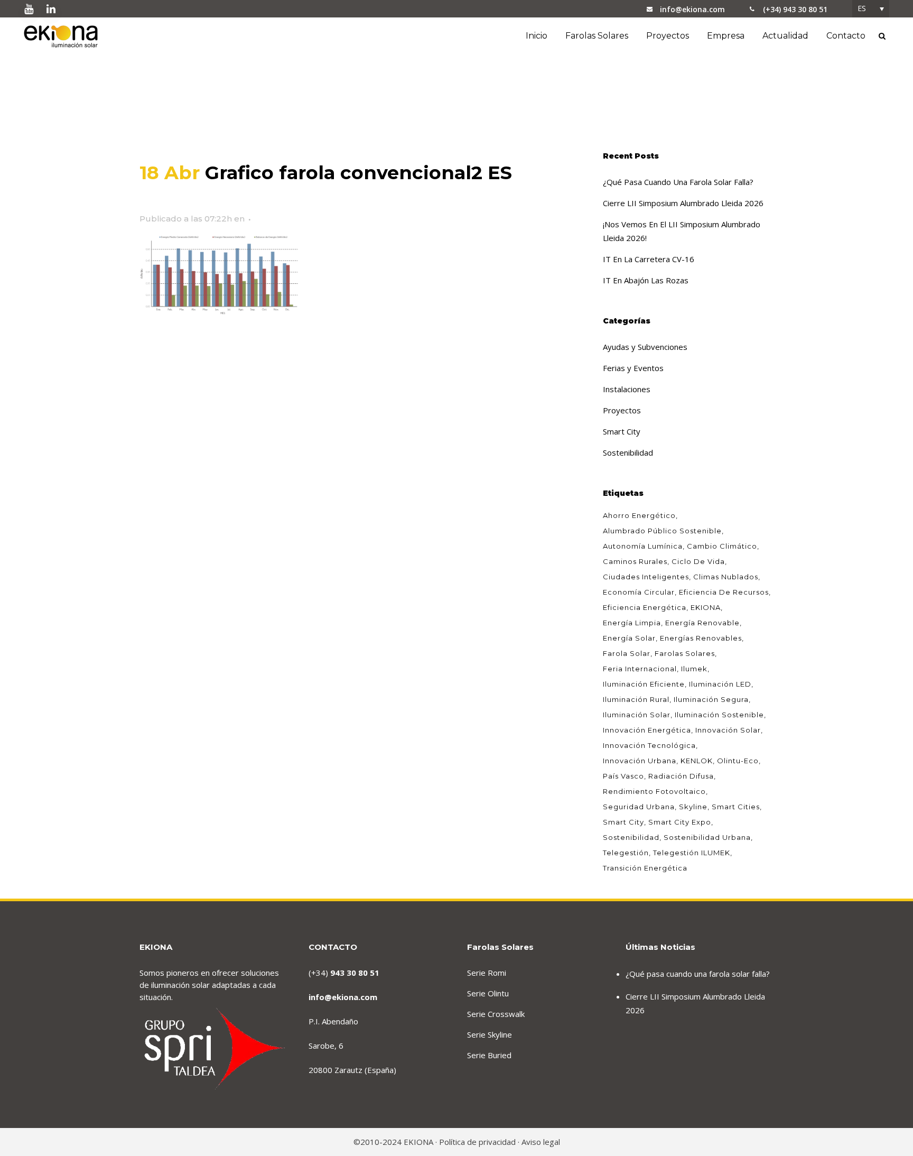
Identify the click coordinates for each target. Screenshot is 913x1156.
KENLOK (697, 760)
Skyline (693, 806)
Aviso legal (540, 1141)
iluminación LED (720, 684)
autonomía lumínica (643, 546)
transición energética (645, 868)
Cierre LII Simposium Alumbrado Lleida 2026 (683, 203)
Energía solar (629, 638)
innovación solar (728, 730)
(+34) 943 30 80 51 (795, 9)
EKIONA (706, 607)
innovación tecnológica (649, 745)
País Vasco (623, 776)
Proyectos (622, 410)
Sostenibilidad (628, 452)
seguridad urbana (639, 806)
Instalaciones (626, 389)
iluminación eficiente (644, 684)
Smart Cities (736, 806)
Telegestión (626, 852)
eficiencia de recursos (724, 592)
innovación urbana (639, 760)
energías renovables (701, 638)
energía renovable (702, 622)
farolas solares (685, 653)
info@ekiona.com (692, 9)
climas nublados (725, 576)
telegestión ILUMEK (691, 852)
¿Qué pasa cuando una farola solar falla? (678, 182)
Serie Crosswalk (496, 1014)
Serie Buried (489, 1055)
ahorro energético (639, 515)
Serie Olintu (488, 993)
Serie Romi (486, 972)
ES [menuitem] (862, 8)
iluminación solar (636, 714)
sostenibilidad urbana (707, 837)
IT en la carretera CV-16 (648, 259)
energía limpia (632, 622)
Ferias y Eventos (633, 368)
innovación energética (647, 730)
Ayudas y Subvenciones (645, 346)
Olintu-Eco (738, 760)
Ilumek (694, 668)
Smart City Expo (679, 822)
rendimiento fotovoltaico (654, 791)
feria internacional (640, 668)
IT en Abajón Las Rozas (645, 280)
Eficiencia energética (644, 607)
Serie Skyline (489, 1034)
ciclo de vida (698, 561)
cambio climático (722, 546)
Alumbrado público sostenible (662, 530)
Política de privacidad (477, 1141)
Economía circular (639, 592)
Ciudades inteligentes (646, 576)
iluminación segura (711, 699)
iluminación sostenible (719, 714)
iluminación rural (636, 699)
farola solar (626, 653)
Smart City (621, 431)
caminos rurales (635, 561)
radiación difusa (681, 776)
